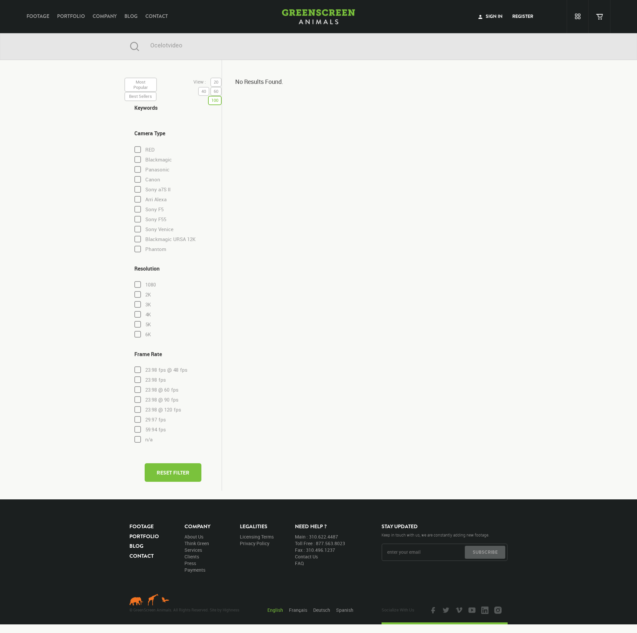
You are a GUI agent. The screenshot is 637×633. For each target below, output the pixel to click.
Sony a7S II (158, 189)
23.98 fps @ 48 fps (166, 370)
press (190, 563)
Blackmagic (158, 160)
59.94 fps (155, 430)
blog (131, 16)
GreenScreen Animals (318, 16)
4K (148, 315)
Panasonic (157, 169)
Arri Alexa (156, 199)
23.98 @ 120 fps (163, 410)
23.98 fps (155, 380)
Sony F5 (154, 209)
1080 (150, 285)
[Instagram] (497, 609)
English (275, 610)
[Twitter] (445, 609)
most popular (140, 84)
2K (148, 295)
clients (191, 556)
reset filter (173, 472)
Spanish (344, 610)
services (193, 550)
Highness (231, 609)
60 (216, 91)
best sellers (140, 96)
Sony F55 (155, 219)
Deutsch (321, 610)
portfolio (71, 16)
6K (148, 335)
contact (156, 16)
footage (38, 16)
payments (194, 570)
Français (298, 610)
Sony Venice (159, 229)
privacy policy (254, 543)
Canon (152, 179)
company (105, 16)
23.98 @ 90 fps (161, 400)
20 (216, 82)
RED (150, 150)
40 (203, 91)
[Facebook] (432, 609)
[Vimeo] (458, 609)
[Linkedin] (484, 609)
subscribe (485, 552)
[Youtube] (471, 609)
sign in (494, 16)
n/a (149, 440)
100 (214, 100)
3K (148, 305)
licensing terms (257, 537)
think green (196, 543)
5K (148, 325)
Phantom (155, 249)
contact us (306, 556)
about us (193, 537)
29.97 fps (155, 420)
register (522, 16)
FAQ (299, 563)
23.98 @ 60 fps (161, 390)
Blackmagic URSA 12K (170, 239)
